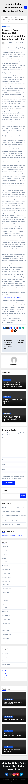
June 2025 (5, 600)
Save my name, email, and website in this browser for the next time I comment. (13, 477)
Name (4, 459)
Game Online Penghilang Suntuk (11, 511)
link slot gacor (5, 675)
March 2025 (5, 611)
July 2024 (4, 642)
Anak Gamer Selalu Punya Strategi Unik (13, 521)
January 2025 (6, 619)
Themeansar (14, 782)
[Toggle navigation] (2, 7)
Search (4, 490)
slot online (4, 679)
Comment (5, 438)
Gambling (4, 657)
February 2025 (6, 615)
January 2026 (6, 573)
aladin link (4, 671)
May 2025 (4, 604)
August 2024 (5, 638)
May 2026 (4, 558)
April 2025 (4, 608)
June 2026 (5, 554)
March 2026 (5, 565)
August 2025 (5, 592)
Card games (6, 26)
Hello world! (20, 535)
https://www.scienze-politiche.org (12, 297)
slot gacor (4, 677)
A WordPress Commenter (8, 535)
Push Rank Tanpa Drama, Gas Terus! (11, 524)
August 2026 (5, 546)
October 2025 (5, 585)
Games (4, 661)
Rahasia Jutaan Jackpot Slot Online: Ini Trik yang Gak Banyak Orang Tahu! (13, 418)
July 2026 (4, 550)
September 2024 (6, 634)
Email (4, 464)
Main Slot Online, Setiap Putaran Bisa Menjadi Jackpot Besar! (13, 7)
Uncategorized (6, 664)
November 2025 (6, 581)
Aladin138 (12, 50)
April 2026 (5, 562)
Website (4, 469)
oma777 (9, 43)
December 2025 (6, 577)
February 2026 (6, 569)
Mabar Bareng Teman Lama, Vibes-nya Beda (14, 508)
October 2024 (5, 631)
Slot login (4, 673)
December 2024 (6, 623)
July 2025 (4, 596)
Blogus (22, 779)
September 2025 (6, 588)
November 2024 (6, 627)
